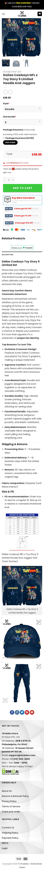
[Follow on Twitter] (22, 712)
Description (7, 254)
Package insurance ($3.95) (20, 138)
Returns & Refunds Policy (15, 796)
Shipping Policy (10, 832)
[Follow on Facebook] (12, 712)
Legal (4, 848)
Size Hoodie (9, 116)
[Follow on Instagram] (17, 712)
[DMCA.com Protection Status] (10, 771)
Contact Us (8, 827)
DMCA (5, 843)
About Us (7, 790)
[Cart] (40, 14)
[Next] (37, 38)
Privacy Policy (9, 801)
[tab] (22, 255)
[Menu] (3, 14)
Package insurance (13, 129)
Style (6, 103)
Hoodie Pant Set (12, 71)
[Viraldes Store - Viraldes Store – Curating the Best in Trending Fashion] (22, 14)
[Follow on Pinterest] (27, 712)
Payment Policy (10, 837)
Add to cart (23, 188)
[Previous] (6, 38)
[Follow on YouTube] (32, 712)
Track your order (11, 811)
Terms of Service (11, 806)
